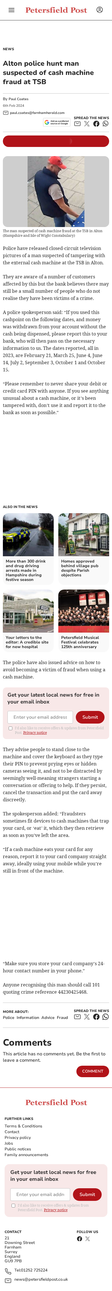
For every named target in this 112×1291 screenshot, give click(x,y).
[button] (11, 10)
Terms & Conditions (23, 1126)
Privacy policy (18, 1137)
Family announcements (26, 1155)
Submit (90, 717)
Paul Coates (18, 99)
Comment (92, 1071)
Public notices (18, 1149)
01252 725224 (34, 1270)
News (8, 49)
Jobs (9, 1143)
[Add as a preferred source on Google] (56, 122)
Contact (12, 1132)
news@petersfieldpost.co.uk (41, 1279)
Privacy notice (35, 732)
